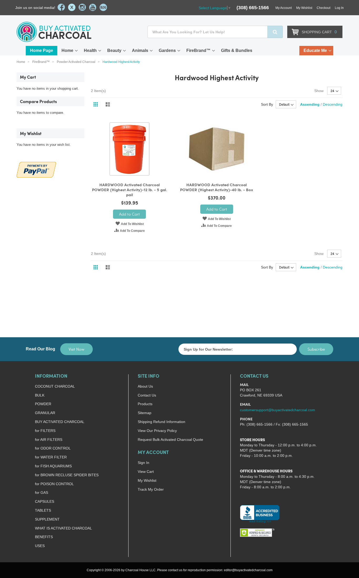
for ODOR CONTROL (53, 448)
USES (40, 546)
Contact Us (147, 395)
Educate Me (315, 50)
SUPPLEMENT (47, 519)
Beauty (114, 50)
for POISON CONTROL (54, 484)
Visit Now (76, 349)
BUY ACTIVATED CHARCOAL (59, 422)
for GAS (41, 492)
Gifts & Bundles (236, 50)
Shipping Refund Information (161, 422)
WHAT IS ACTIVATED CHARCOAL (63, 528)
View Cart (146, 471)
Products (145, 404)
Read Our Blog (40, 349)
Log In (339, 8)
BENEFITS (44, 537)
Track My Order (151, 489)
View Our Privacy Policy (157, 431)
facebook (61, 7)
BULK (39, 395)
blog (103, 7)
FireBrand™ (198, 50)
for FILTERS (45, 431)
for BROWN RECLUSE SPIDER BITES (67, 475)
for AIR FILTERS (48, 439)
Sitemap (144, 413)
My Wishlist (304, 8)
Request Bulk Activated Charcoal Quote (170, 439)
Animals (140, 50)
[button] (129, 223)
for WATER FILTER (51, 457)
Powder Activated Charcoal (76, 62)
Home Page (41, 50)
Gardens (167, 50)
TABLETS (43, 510)
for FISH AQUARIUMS (53, 466)
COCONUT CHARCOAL (55, 386)
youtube (92, 7)
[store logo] (54, 32)
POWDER (43, 404)
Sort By (267, 104)
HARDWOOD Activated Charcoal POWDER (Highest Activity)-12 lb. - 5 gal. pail (129, 190)
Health (90, 50)
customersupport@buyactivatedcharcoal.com (277, 410)
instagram (82, 7)
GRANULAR (45, 413)
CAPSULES (44, 501)
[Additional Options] (36, 169)
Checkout (323, 8)
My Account (283, 8)
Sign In (143, 463)
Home (67, 50)
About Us (145, 386)
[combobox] (215, 32)
